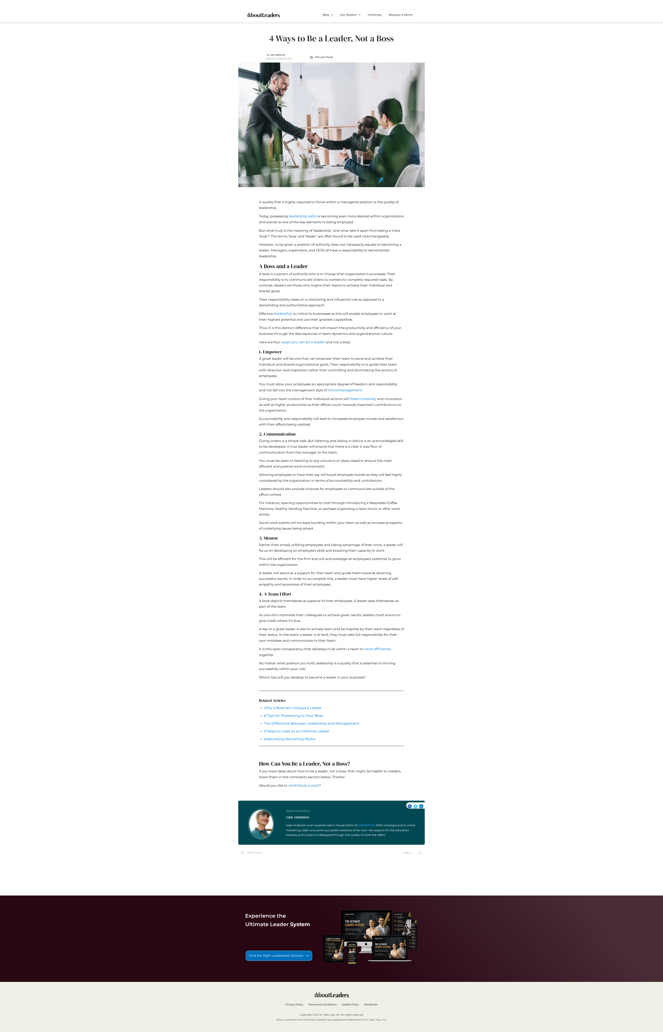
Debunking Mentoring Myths (289, 739)
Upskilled (366, 825)
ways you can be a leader (303, 342)
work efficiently (377, 649)
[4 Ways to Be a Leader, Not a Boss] (331, 125)
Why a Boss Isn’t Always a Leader (293, 708)
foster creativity (363, 399)
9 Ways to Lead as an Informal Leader (296, 731)
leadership (283, 314)
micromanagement (345, 390)
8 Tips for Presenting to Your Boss (293, 716)
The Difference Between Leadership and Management (311, 723)
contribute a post (303, 785)
